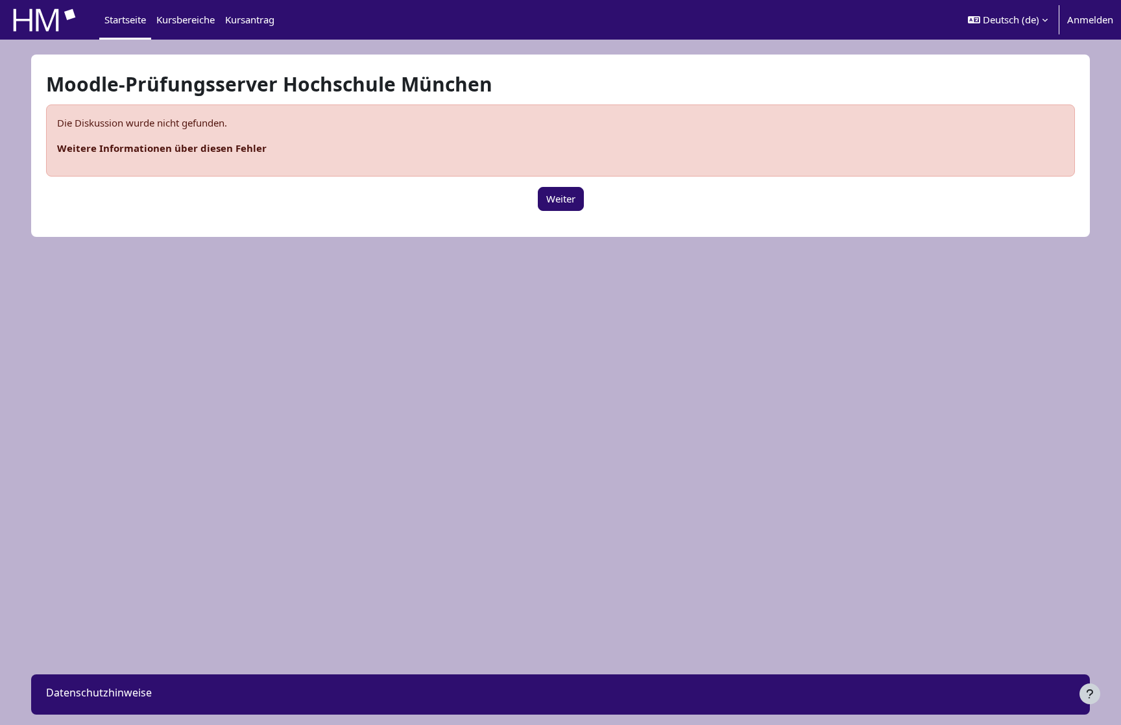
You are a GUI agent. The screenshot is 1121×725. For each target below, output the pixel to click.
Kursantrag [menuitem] (249, 19)
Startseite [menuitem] (125, 19)
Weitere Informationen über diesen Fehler (162, 147)
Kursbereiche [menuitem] (185, 19)
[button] (1007, 20)
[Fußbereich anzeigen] (1089, 693)
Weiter (560, 198)
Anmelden (1090, 19)
